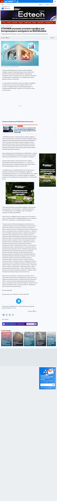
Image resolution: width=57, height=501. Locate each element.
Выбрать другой (7, 8)
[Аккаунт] (55, 1)
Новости (9, 22)
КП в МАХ (34, 22)
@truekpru (13, 308)
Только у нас (14, 22)
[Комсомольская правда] (10, 1)
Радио (42, 4)
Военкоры (21, 22)
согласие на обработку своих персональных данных (46, 387)
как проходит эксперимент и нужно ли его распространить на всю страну (25, 130)
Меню (2, 1)
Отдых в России (40, 22)
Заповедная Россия (49, 22)
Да (2, 8)
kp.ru (9, 37)
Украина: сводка (28, 22)
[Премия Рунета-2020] (17, 1)
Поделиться (52, 37)
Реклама (47, 4)
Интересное (6, 319)
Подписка (53, 4)
